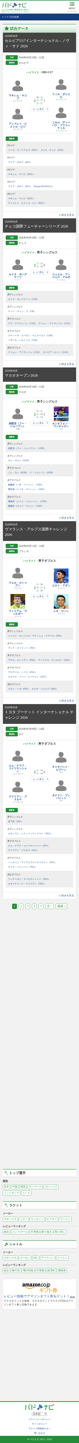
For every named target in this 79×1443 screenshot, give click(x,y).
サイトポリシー (39, 1424)
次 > (49, 906)
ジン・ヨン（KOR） (18, 472)
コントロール (20, 1231)
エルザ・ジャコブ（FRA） (45, 689)
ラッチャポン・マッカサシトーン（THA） (29, 879)
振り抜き (47, 1231)
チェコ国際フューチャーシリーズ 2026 (36, 226)
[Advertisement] (39, 959)
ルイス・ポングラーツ (18, 275)
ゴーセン (25, 1257)
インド (26, 1192)
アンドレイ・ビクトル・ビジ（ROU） (27, 203)
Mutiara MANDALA (43, 186)
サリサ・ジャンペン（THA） (22, 867)
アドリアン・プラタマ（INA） (23, 850)
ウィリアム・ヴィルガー (18, 612)
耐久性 (16, 1270)
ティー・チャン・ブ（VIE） (22, 311)
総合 (6, 1231)
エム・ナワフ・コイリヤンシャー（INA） (29, 845)
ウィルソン (37, 1219)
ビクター (52, 1219)
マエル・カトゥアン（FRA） (22, 660)
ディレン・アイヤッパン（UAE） (55, 323)
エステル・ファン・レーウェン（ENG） (28, 676)
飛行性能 (28, 1270)
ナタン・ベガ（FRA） (19, 689)
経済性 (51, 1270)
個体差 (62, 1270)
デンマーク (35, 1186)
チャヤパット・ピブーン (61, 768)
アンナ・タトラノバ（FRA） (22, 648)
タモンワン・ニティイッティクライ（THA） (30, 833)
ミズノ (24, 1219)
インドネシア (11, 1192)
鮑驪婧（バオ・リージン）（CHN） (26, 484)
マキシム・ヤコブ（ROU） (21, 174)
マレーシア (51, 1186)
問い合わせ (39, 1433)
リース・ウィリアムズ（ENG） (23, 150)
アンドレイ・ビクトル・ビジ (18, 125)
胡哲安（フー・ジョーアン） (18, 425)
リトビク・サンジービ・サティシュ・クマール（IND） (35, 636)
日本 (6, 1186)
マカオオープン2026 (21, 375)
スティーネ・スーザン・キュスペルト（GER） (31, 335)
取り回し (60, 1231)
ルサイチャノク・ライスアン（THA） (27, 883)
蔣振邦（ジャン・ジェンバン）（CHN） (28, 501)
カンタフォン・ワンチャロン (61, 425)
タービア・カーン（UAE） (56, 352)
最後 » (61, 906)
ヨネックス (10, 1219)
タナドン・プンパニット (61, 796)
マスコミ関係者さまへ (39, 1428)
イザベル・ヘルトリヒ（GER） (23, 340)
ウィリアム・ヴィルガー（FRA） (54, 660)
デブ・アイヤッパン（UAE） (22, 323)
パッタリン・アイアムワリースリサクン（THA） (32, 862)
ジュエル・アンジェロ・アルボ (61, 275)
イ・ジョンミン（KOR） (42, 472)
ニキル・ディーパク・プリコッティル (61, 125)
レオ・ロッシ (61, 611)
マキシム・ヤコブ (18, 97)
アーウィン (47, 1257)
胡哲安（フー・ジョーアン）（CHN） (27, 448)
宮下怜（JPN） (15, 821)
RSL (35, 1257)
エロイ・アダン (61, 585)
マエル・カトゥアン (18, 584)
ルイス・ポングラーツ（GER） (23, 299)
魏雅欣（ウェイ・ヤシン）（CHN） (26, 506)
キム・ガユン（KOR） (19, 460)
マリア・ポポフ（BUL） (20, 162)
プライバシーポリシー (39, 1419)
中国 (14, 1186)
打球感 (34, 1231)
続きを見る (67, 215)
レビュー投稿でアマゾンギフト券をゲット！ (37, 1296)
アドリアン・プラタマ (18, 798)
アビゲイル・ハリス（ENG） (22, 672)
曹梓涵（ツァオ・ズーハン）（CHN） (27, 489)
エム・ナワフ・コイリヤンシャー (18, 768)
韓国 (23, 1186)
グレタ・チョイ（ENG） (53, 150)
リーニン (65, 1219)
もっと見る (38, 109)
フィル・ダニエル (61, 95)
